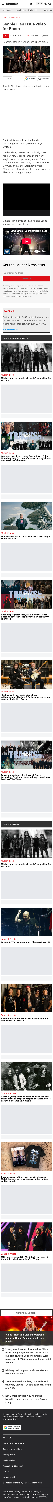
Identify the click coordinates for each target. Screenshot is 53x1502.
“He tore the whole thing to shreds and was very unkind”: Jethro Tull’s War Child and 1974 (28, 1384)
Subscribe (40, 4)
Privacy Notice (36, 288)
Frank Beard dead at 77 (26, 10)
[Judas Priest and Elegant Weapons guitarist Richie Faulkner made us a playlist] (26, 1330)
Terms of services (33, 286)
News (6, 36)
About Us (7, 1438)
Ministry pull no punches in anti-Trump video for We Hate (26, 1372)
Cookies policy (9, 1460)
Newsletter (45, 78)
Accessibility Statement (13, 1466)
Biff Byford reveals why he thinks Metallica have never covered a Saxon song (26, 1399)
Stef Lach (17, 35)
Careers (6, 1471)
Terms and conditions (12, 1449)
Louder (26, 35)
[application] (26, 196)
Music (5, 17)
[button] (3, 4)
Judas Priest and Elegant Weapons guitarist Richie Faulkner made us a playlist (24, 1338)
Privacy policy (9, 1454)
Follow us (31, 78)
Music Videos (16, 17)
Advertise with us (10, 1477)
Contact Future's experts (13, 1443)
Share (9, 78)
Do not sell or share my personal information (22, 1483)
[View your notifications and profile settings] (31, 3)
